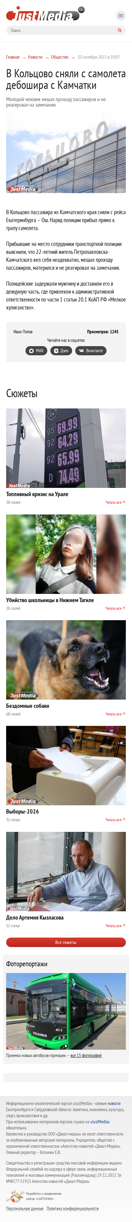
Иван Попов (23, 332)
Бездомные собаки (27, 706)
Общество (59, 56)
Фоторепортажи (27, 963)
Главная (12, 56)
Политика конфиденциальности (73, 1208)
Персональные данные (25, 1208)
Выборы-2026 (22, 811)
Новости (35, 56)
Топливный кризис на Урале (37, 494)
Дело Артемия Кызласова (35, 917)
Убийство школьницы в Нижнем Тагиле (50, 600)
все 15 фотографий (86, 1055)
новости (114, 1103)
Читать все (114, 502)
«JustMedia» (100, 1122)
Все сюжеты (65, 942)
